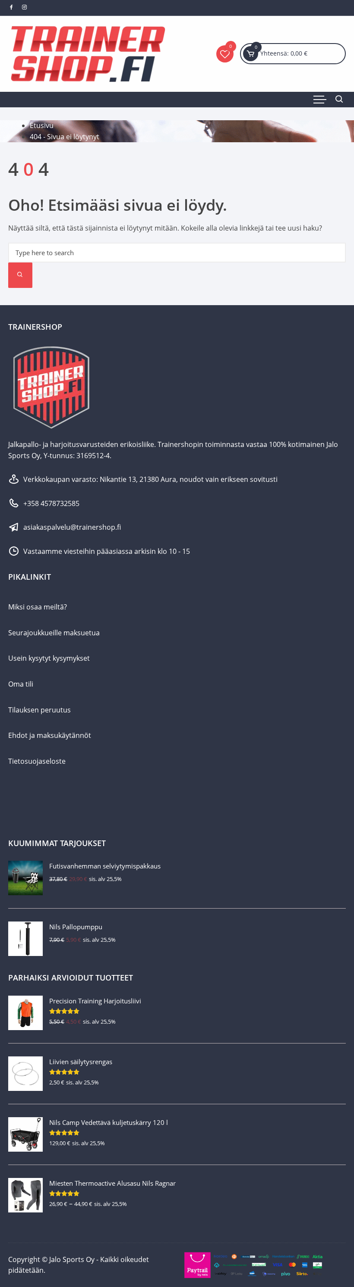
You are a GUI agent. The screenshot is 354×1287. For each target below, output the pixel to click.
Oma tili (20, 684)
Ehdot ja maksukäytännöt (49, 735)
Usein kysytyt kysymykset (49, 658)
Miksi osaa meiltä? (37, 607)
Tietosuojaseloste (37, 761)
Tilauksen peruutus (39, 710)
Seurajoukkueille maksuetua (54, 632)
